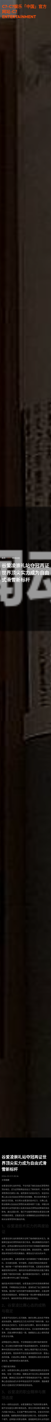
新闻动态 (16, 558)
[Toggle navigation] (3, 30)
